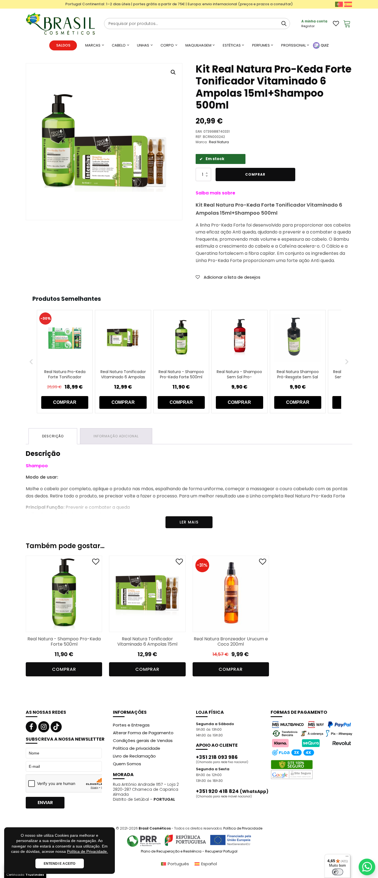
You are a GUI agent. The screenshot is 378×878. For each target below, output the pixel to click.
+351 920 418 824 (232, 791)
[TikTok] (56, 726)
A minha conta (314, 21)
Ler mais (189, 522)
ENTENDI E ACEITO (60, 864)
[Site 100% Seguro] (292, 770)
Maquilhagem (198, 45)
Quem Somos (127, 764)
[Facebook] (31, 726)
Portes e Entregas (131, 725)
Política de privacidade (136, 748)
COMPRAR (64, 402)
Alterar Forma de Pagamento (143, 733)
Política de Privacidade (242, 828)
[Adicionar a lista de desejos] (95, 563)
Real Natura (219, 142)
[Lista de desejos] (336, 23)
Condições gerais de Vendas (143, 740)
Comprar (255, 174)
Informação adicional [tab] (116, 436)
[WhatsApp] (367, 867)
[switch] (337, 872)
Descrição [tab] (53, 436)
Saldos (63, 45)
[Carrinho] (347, 23)
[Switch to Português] (339, 4)
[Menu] (347, 857)
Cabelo (119, 45)
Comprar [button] (64, 669)
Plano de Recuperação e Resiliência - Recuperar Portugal (189, 851)
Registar (308, 26)
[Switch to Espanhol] (348, 4)
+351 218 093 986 (217, 757)
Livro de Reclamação (134, 756)
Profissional (293, 45)
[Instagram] (43, 726)
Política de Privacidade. (87, 851)
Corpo (167, 45)
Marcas (92, 45)
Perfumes (261, 45)
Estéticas (232, 45)
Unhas (143, 45)
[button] (173, 72)
